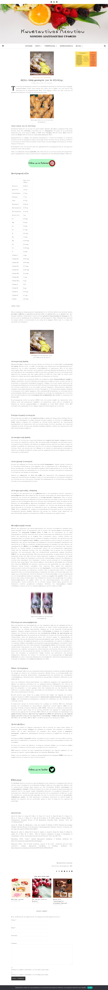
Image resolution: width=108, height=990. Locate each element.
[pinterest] (56, 2)
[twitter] (51, 2)
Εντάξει (90, 987)
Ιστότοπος (14, 935)
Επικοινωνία (66, 46)
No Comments (48, 83)
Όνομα (13, 920)
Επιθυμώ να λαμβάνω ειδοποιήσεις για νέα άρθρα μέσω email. (29, 974)
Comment (14, 943)
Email (13, 927)
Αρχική (28, 46)
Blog (78, 46)
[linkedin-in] (54, 2)
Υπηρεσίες (50, 46)
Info (37, 46)
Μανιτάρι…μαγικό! (17, 899)
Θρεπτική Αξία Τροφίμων (42, 77)
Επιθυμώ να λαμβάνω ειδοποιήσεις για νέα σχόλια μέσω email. (30, 969)
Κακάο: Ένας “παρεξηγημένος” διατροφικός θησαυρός (60, 901)
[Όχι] (106, 987)
